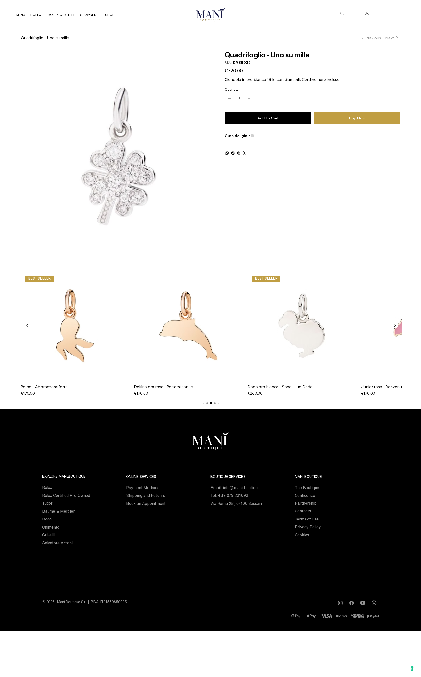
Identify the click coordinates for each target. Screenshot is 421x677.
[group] (211, 333)
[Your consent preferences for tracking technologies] (412, 668)
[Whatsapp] (374, 603)
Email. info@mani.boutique (235, 488)
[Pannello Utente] (367, 13)
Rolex (47, 487)
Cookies (302, 535)
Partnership (305, 503)
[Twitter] (244, 153)
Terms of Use (307, 519)
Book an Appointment (146, 503)
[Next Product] (395, 325)
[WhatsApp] (227, 153)
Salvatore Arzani (57, 543)
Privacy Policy (308, 527)
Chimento (50, 527)
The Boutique (307, 488)
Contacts (303, 511)
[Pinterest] (238, 153)
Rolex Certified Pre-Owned (66, 495)
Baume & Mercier (58, 511)
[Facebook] (232, 153)
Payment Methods (142, 488)
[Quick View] (188, 325)
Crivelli (48, 535)
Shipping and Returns (145, 495)
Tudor (47, 503)
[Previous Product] (27, 325)
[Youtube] (363, 603)
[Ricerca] (342, 13)
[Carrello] (355, 13)
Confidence (305, 495)
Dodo (47, 519)
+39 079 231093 (233, 495)
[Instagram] (340, 603)
